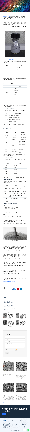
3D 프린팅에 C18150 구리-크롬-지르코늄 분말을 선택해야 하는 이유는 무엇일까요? (21, 373)
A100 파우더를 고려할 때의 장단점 (10, 308)
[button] (13, 289)
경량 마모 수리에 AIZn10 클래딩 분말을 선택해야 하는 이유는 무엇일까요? (21, 394)
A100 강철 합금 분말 (6, 16)
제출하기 (7, 353)
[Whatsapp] (28, 430)
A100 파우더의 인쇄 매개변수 (9, 305)
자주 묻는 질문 (7, 309)
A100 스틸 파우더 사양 (8, 304)
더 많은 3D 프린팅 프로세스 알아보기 (9, 281)
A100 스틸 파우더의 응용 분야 (9, 302)
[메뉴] (28, 1)
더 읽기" (4, 381)
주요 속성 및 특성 (7, 301)
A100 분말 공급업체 (8, 306)
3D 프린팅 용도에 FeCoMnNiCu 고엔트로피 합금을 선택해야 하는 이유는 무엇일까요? (11, 323)
